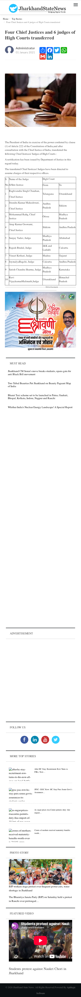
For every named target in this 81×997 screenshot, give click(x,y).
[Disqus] (40, 467)
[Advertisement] (40, 680)
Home (5, 18)
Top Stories (17, 18)
